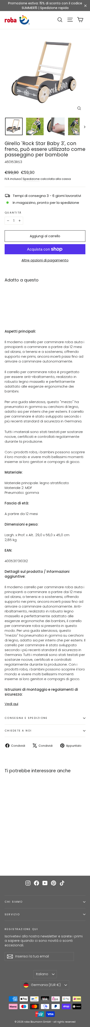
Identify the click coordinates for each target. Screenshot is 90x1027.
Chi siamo (14, 902)
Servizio (12, 914)
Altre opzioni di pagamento (45, 260)
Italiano (42, 974)
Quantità (13, 212)
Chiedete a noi (18, 730)
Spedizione (31, 179)
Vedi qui (11, 703)
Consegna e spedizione (26, 718)
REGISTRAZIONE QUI (21, 929)
